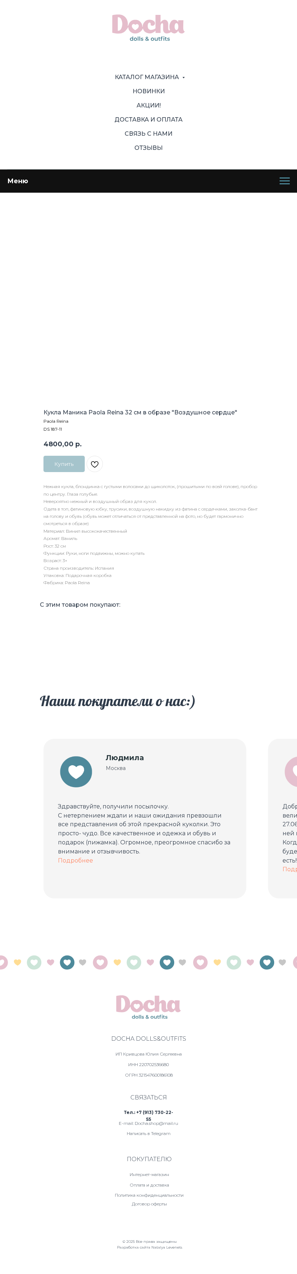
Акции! (149, 105)
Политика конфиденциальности (149, 1195)
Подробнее (75, 860)
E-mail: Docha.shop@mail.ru (148, 1123)
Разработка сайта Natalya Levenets (149, 1247)
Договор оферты (149, 1204)
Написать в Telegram (149, 1133)
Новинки (149, 91)
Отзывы (148, 147)
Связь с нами (148, 133)
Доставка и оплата (148, 119)
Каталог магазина (147, 77)
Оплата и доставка (149, 1185)
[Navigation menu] (285, 181)
